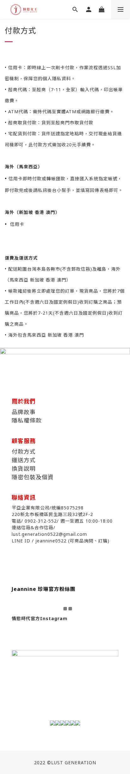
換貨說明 (24, 468)
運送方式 (24, 460)
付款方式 (24, 451)
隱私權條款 (27, 420)
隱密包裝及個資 (33, 477)
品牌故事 (24, 412)
